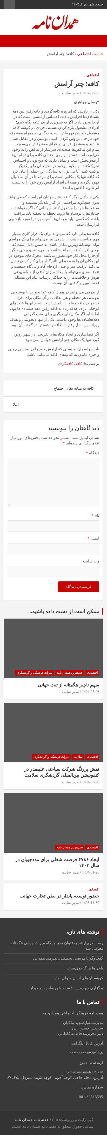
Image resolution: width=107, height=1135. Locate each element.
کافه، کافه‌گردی (70, 364)
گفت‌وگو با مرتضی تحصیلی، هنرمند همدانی (68, 958)
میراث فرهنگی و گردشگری (34, 672)
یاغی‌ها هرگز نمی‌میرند (84, 968)
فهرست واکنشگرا (9, 4)
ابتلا (16, 404)
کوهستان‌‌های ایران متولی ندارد (78, 978)
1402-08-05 (90, 93)
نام (95, 515)
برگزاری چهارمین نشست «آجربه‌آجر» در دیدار (66, 988)
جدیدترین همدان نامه (70, 672)
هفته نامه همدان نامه (32, 1120)
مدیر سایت (70, 93)
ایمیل (93, 538)
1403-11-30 (90, 903)
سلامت (78, 757)
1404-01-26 (90, 872)
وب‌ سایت (91, 561)
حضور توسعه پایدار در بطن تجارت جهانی (59, 895)
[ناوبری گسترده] (96, 41)
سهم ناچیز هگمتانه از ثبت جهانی (68, 684)
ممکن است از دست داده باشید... (63, 611)
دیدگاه (92, 453)
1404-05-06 (90, 692)
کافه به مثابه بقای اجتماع (74, 388)
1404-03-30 (90, 782)
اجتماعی (92, 75)
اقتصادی (92, 672)
